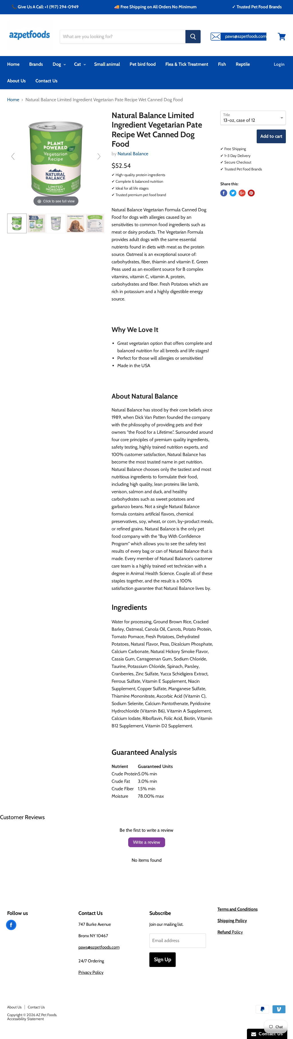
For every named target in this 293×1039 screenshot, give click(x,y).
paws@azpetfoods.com (99, 947)
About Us (16, 80)
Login (279, 64)
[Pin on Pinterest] (251, 193)
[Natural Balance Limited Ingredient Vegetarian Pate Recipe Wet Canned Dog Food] (17, 223)
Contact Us (46, 80)
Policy (230, 932)
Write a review (146, 842)
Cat (78, 64)
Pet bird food (143, 64)
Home (13, 64)
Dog (57, 64)
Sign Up (162, 959)
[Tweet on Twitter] (232, 193)
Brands (36, 64)
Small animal (107, 64)
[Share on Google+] (242, 193)
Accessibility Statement (25, 1018)
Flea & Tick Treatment (186, 64)
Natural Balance (133, 153)
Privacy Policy (91, 972)
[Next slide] (99, 156)
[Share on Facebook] (223, 193)
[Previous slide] (13, 156)
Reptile (243, 64)
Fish (222, 64)
